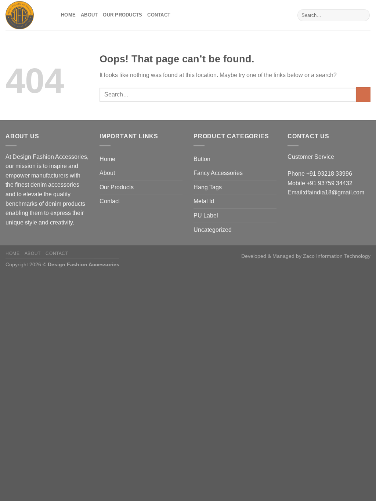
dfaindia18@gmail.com (334, 192)
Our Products (122, 15)
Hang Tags (208, 187)
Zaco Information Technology (336, 256)
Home (68, 15)
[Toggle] (273, 158)
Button (202, 159)
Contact (158, 15)
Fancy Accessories (218, 173)
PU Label (206, 215)
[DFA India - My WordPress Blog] (28, 15)
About (89, 15)
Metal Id (204, 201)
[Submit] (363, 15)
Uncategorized (213, 230)
